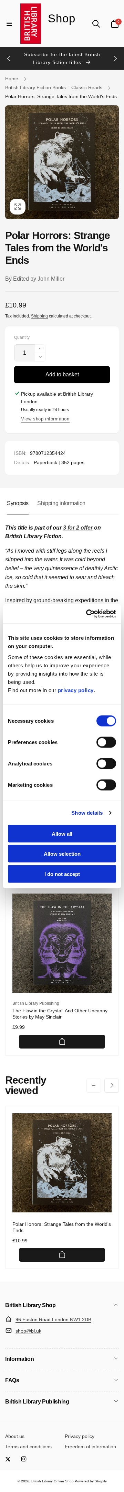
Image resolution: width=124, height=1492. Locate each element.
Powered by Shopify (91, 1481)
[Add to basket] (62, 1041)
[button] (9, 23)
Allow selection (62, 854)
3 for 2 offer (78, 528)
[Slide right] (115, 58)
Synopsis (18, 503)
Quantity (22, 337)
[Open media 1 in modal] (62, 162)
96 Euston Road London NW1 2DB (53, 1319)
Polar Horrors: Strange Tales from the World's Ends (61, 1227)
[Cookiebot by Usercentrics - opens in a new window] (87, 613)
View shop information (45, 418)
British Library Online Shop (52, 1481)
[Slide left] (9, 58)
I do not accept (62, 874)
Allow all (62, 833)
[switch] (106, 742)
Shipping (39, 316)
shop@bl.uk (28, 1331)
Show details (87, 813)
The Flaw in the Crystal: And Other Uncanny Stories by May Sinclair (59, 1014)
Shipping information (61, 503)
